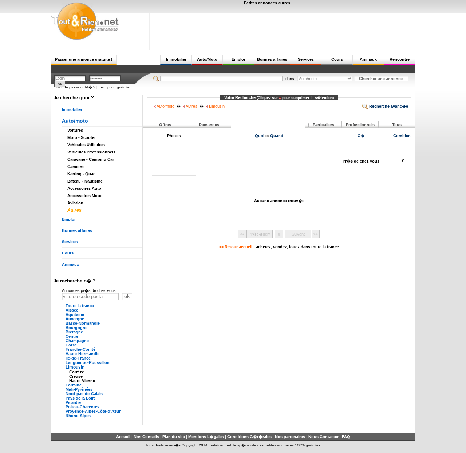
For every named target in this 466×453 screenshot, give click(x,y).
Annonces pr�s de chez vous (89, 290)
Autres (74, 210)
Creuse (76, 376)
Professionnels (360, 125)
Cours (337, 59)
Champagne (77, 340)
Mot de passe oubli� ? (75, 87)
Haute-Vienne (82, 380)
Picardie (73, 402)
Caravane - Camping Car (90, 159)
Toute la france (80, 306)
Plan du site (173, 436)
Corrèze (76, 372)
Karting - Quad (81, 174)
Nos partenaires (290, 436)
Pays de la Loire (81, 398)
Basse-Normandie (83, 323)
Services (306, 59)
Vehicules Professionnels (91, 152)
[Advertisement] (282, 29)
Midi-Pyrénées (79, 389)
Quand (276, 135)
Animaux (368, 59)
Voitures (75, 130)
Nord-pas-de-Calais (84, 394)
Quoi (259, 135)
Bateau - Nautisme (85, 181)
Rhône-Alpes (78, 415)
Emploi (238, 59)
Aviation (75, 203)
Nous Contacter (323, 436)
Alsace (72, 310)
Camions (75, 166)
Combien (402, 135)
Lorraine (74, 385)
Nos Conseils (146, 436)
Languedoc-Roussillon (88, 362)
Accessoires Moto (84, 195)
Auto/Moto (207, 59)
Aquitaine (75, 314)
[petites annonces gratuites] (85, 39)
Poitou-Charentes (82, 407)
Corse (71, 345)
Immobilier (176, 59)
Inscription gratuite (114, 87)
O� (361, 135)
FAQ (346, 436)
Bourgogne (76, 327)
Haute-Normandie (82, 354)
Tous (397, 125)
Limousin (75, 367)
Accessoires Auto (84, 188)
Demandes (209, 125)
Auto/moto (75, 121)
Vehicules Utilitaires (86, 145)
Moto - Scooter (81, 137)
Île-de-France (78, 358)
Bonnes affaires (272, 59)
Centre (72, 336)
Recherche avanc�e (388, 106)
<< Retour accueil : (279, 247)
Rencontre (400, 59)
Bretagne (74, 332)
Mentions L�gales (206, 436)
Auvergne (75, 319)
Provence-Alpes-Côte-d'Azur (93, 411)
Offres (165, 125)
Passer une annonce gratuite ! (83, 59)
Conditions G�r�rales (249, 436)
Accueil (123, 436)
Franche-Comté (80, 349)
